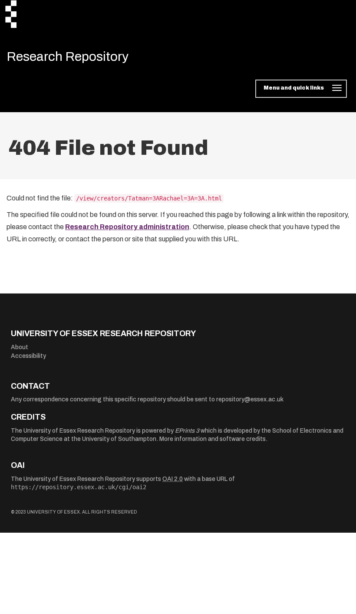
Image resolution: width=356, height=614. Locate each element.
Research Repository (68, 56)
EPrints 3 (187, 430)
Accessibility (28, 356)
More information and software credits (212, 439)
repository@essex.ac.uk (249, 399)
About (19, 347)
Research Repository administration (127, 226)
